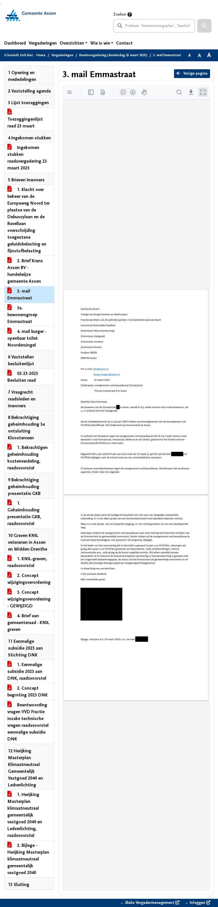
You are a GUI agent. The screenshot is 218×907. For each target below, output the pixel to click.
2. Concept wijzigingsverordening (29, 579)
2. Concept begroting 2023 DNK (27, 692)
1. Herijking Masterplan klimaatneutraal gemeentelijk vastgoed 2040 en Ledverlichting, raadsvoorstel (24, 815)
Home (40, 55)
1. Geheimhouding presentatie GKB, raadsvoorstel (24, 513)
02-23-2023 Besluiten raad (22, 377)
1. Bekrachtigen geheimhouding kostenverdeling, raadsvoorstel (27, 458)
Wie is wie (100, 43)
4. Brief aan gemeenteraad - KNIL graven (28, 622)
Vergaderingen (43, 43)
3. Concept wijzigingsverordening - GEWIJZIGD (29, 599)
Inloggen (197, 902)
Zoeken (119, 14)
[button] (204, 26)
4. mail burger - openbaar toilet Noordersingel (26, 338)
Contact (124, 43)
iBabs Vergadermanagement (149, 902)
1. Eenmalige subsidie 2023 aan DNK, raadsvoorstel (26, 671)
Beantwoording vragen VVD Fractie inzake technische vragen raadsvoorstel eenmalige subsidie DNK (28, 722)
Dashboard (15, 43)
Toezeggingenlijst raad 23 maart (25, 123)
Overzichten (72, 43)
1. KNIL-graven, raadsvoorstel (27, 562)
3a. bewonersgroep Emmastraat (22, 314)
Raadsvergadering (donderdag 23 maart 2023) (113, 55)
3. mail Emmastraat (19, 295)
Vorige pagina (194, 73)
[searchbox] (154, 26)
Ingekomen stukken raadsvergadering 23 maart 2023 (27, 158)
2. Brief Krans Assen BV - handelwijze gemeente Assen (25, 271)
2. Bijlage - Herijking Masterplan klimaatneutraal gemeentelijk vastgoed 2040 (28, 859)
